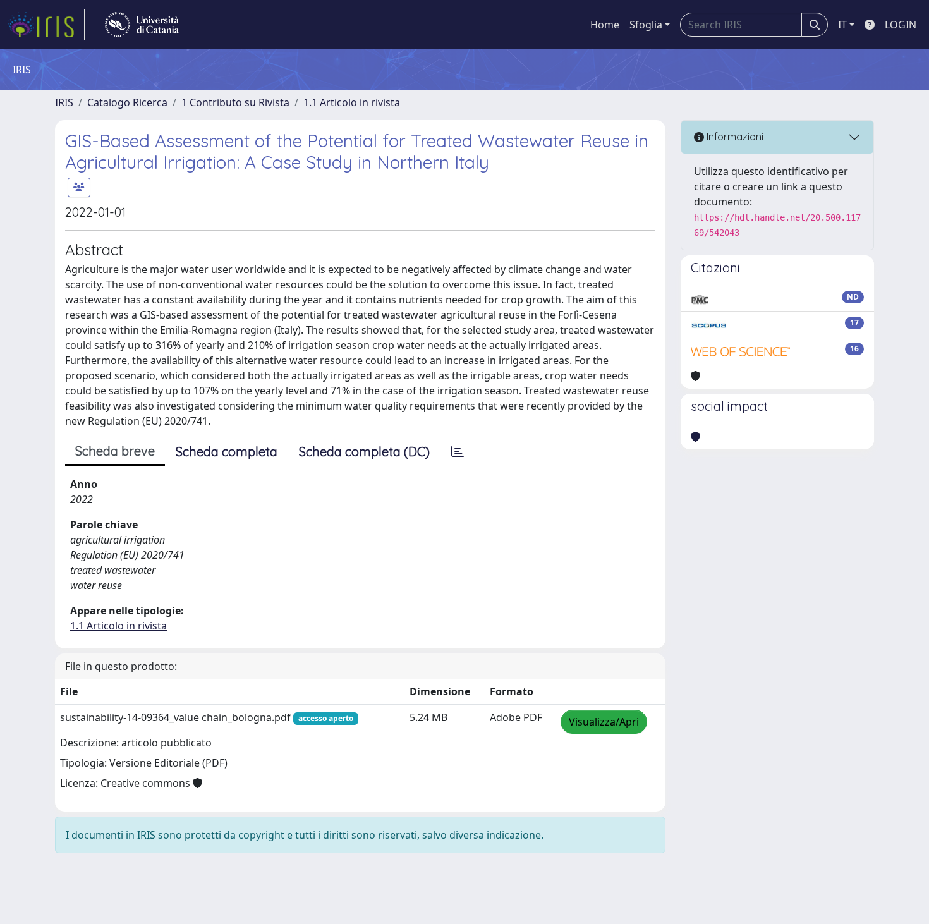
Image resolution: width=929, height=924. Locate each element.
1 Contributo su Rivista (235, 102)
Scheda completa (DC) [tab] (364, 451)
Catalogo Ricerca (127, 102)
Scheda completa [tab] (226, 451)
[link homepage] (46, 24)
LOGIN (900, 25)
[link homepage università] (142, 24)
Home (604, 25)
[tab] (457, 452)
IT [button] (842, 25)
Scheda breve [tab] (115, 451)
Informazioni (733, 136)
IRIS (64, 102)
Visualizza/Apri (604, 722)
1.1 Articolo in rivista (351, 102)
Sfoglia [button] (645, 25)
